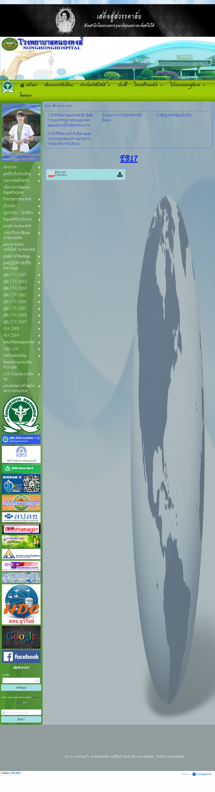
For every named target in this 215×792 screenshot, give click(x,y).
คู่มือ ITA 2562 (59, 105)
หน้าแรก (47, 105)
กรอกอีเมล (6, 675)
